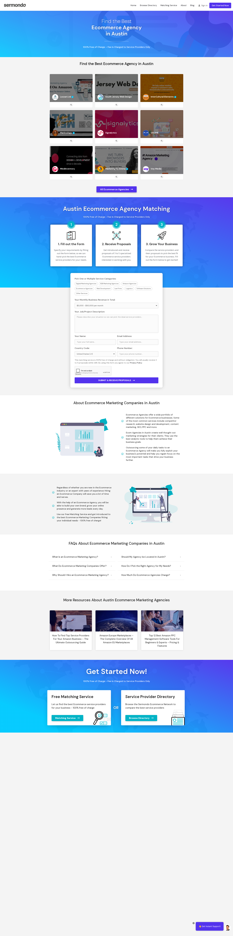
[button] (82, 557)
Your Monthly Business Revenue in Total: (95, 299)
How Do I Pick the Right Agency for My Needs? (146, 565)
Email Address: (124, 336)
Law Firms (118, 289)
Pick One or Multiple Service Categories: (95, 278)
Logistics (129, 289)
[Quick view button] (71, 105)
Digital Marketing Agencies (86, 284)
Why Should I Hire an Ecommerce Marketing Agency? (80, 575)
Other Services (81, 293)
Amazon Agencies (129, 284)
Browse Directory (148, 5)
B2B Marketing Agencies (109, 284)
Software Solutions (144, 289)
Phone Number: (125, 348)
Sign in (204, 5)
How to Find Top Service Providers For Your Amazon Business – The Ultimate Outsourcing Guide (70, 639)
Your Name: (80, 336)
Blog (192, 5)
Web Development (103, 289)
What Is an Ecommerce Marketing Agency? (75, 556)
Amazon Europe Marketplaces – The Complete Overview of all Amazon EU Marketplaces (116, 639)
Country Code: (82, 348)
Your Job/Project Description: (90, 311)
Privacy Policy (136, 363)
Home (133, 5)
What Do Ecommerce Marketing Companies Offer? (79, 565)
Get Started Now (220, 5)
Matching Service (168, 5)
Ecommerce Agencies (84, 289)
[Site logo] (15, 5)
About (184, 5)
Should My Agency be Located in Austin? (143, 556)
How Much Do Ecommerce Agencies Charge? (145, 575)
